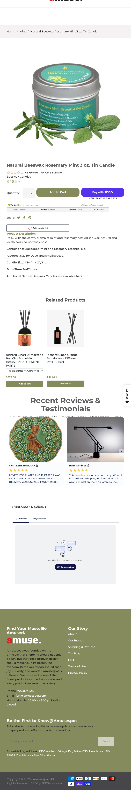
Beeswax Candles (19, 176)
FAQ (71, 660)
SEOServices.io (51, 783)
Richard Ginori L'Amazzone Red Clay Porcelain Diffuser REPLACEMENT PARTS (24, 360)
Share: (10, 217)
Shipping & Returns (81, 647)
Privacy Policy (77, 673)
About (72, 634)
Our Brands (76, 640)
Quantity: (13, 193)
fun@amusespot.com (31, 695)
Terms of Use (77, 666)
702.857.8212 (25, 690)
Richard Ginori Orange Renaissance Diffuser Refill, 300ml (62, 358)
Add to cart (25, 383)
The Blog (74, 653)
